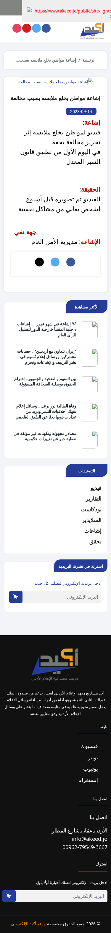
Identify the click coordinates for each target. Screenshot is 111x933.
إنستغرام (88, 779)
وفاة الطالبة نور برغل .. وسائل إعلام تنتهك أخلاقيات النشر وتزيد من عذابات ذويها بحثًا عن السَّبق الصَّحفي (45, 411)
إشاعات (93, 530)
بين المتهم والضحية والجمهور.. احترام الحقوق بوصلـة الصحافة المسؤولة (45, 381)
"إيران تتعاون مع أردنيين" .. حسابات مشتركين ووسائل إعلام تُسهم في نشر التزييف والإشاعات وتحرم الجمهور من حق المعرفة (46, 357)
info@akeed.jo (89, 838)
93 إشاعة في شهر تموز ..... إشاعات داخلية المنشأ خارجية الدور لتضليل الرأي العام (46, 329)
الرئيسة (89, 60)
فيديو (96, 487)
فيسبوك (90, 745)
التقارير (94, 498)
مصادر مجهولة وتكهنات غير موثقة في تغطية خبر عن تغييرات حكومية (45, 436)
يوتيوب (91, 768)
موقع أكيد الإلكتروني (28, 923)
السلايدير (92, 519)
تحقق (95, 541)
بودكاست (91, 509)
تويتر (93, 757)
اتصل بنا (98, 817)
